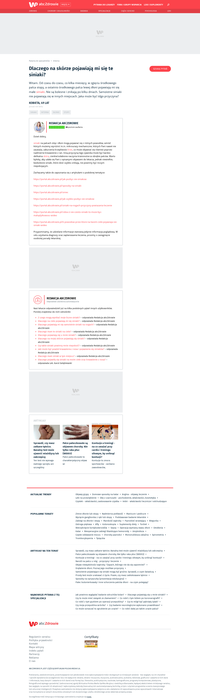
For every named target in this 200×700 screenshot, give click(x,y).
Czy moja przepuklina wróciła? (91, 605)
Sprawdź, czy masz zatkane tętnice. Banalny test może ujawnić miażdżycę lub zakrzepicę (119, 550)
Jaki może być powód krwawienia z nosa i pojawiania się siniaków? (71, 349)
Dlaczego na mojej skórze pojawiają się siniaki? (61, 338)
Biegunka (153, 520)
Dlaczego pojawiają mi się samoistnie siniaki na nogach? (66, 324)
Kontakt (33, 643)
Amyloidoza (138, 531)
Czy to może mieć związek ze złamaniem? (96, 598)
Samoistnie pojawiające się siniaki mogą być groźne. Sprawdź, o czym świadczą (115, 571)
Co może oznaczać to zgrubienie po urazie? (97, 608)
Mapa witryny (36, 647)
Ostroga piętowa (84, 524)
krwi (70, 149)
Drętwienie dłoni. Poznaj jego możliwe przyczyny (100, 568)
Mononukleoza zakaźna (137, 534)
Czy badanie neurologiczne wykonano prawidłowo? (134, 605)
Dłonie (56, 112)
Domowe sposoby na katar (105, 494)
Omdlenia (158, 527)
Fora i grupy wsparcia (129, 4)
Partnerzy (34, 654)
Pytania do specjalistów (39, 60)
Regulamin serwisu (39, 637)
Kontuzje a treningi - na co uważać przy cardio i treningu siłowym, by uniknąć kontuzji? (119, 557)
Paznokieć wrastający (135, 520)
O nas (32, 661)
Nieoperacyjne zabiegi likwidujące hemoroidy (106, 531)
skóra (46, 156)
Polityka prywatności (40, 640)
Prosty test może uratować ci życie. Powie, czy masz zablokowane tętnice (111, 575)
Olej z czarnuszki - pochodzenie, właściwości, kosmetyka (128, 497)
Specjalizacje (104, 10)
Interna (56, 60)
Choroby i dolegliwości (59, 10)
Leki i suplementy (153, 4)
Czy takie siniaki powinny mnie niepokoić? (59, 345)
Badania (84, 10)
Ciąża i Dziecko (127, 10)
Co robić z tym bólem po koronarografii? (140, 598)
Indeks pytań (36, 650)
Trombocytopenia (84, 538)
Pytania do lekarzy (104, 4)
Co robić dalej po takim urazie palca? (140, 608)
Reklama (34, 657)
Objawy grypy (82, 494)
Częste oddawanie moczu (88, 534)
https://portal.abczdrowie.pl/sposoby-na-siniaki (57, 185)
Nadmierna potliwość (112, 513)
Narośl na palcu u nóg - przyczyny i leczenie (97, 561)
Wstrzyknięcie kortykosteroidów (91, 527)
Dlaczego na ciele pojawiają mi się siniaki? (59, 321)
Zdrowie (33, 10)
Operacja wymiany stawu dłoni (135, 527)
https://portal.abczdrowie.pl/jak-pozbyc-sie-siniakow (60, 179)
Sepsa (113, 527)
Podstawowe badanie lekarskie (130, 517)
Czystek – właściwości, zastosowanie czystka (97, 501)
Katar (78, 531)
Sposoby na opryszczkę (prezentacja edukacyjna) (100, 578)
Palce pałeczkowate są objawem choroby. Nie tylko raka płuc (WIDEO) (110, 554)
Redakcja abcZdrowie (63, 123)
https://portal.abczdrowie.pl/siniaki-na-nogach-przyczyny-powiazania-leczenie (73, 205)
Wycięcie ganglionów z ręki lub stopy (94, 517)
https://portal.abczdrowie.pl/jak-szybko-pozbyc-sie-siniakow (64, 198)
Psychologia (151, 10)
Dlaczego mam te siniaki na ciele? (55, 331)
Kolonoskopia (109, 524)
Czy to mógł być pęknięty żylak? (142, 601)
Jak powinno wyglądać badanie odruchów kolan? (100, 594)
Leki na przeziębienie (86, 497)
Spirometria (158, 534)
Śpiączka (100, 538)
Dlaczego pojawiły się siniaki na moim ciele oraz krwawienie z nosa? (72, 359)
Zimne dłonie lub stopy (87, 513)
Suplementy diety (128, 524)
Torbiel (143, 524)
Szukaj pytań (160, 68)
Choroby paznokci (113, 534)
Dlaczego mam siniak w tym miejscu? (56, 356)
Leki (169, 10)
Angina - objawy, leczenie (134, 494)
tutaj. (89, 696)
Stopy (66, 112)
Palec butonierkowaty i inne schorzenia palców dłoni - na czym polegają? (112, 582)
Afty (97, 524)
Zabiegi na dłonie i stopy (88, 520)
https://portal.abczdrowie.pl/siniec (51, 192)
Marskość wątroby (112, 520)
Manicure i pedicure (136, 513)
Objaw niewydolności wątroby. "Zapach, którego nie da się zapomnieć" (110, 564)
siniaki (40, 92)
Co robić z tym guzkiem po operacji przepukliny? (100, 601)
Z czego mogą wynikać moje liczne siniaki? (59, 317)
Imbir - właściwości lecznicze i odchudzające (145, 501)
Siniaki (33, 112)
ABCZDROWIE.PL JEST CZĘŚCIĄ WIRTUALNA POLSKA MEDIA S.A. (54, 668)
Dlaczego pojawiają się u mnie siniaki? (57, 335)
